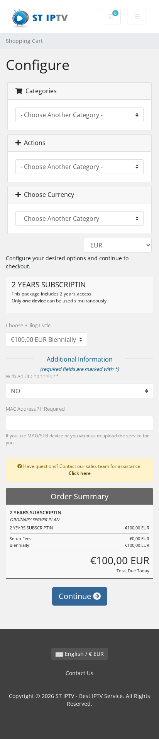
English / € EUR (83, 653)
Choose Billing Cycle (28, 325)
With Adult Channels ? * (32, 376)
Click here (80, 473)
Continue (76, 596)
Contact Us (79, 673)
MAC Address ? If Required (35, 408)
